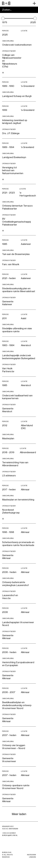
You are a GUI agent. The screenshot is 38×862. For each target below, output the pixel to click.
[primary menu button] (34, 3)
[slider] (3, 18)
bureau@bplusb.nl (10, 835)
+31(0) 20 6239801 (9, 833)
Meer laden (19, 814)
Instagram (31, 855)
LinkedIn (32, 857)
